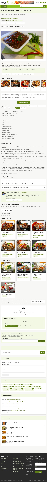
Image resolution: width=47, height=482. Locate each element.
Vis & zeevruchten (37, 386)
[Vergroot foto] (2, 59)
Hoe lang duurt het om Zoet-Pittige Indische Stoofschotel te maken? (17, 183)
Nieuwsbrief (3, 466)
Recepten (10, 14)
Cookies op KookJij (17, 461)
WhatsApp (6, 26)
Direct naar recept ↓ (6, 74)
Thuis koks (15, 460)
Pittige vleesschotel (21, 252)
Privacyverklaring (17, 466)
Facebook (44, 480)
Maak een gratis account (11, 325)
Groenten (5, 389)
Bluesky (35, 480)
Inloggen (37, 2)
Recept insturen (4, 468)
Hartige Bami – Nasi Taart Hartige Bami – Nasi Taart (17, 436)
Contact (2, 460)
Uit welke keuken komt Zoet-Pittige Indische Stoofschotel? (15, 187)
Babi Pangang (5, 232)
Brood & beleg (26, 277)
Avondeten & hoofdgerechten (6, 18)
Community (15, 471)
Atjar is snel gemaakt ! (10, 432)
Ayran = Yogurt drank (7, 294)
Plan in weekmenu (41, 105)
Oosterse (27, 70)
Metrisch (17, 107)
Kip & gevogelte (13, 389)
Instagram (39, 480)
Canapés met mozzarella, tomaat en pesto (23, 275)
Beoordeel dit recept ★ (16, 74)
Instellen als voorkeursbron (38, 301)
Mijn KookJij (3, 465)
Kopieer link (17, 26)
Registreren (43, 2)
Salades (21, 389)
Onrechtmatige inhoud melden (18, 469)
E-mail (21, 338)
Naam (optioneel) (5, 338)
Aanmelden (41, 341)
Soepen (28, 386)
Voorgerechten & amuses (6, 279)
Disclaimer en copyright (18, 465)
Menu (5, 6)
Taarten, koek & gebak (37, 279)
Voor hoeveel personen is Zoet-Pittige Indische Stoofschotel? (15, 180)
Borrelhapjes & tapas (7, 388)
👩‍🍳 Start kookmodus (23, 102)
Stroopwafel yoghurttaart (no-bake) (13, 422)
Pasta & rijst (38, 388)
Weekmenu (15, 458)
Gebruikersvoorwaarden (18, 463)
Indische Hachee (21, 232)
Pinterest (11, 26)
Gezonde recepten (29, 389)
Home (7, 14)
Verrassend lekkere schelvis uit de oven (14, 427)
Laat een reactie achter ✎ (28, 74)
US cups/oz (23, 107)
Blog (2, 463)
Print (22, 26)
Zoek (42, 352)
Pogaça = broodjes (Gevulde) (37, 275)
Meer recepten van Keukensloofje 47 (14, 200)
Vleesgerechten (15, 18)
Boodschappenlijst (5, 470)
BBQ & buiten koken (29, 388)
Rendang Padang (37, 252)
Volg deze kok (20, 22)
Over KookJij (3, 458)
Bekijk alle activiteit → (7, 412)
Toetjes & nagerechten (6, 277)
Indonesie (33, 70)
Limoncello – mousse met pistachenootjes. (15, 441)
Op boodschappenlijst (32, 105)
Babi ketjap (4, 252)
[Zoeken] (44, 6)
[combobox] (31, 6)
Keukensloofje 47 (15, 192)
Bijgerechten (4, 236)
